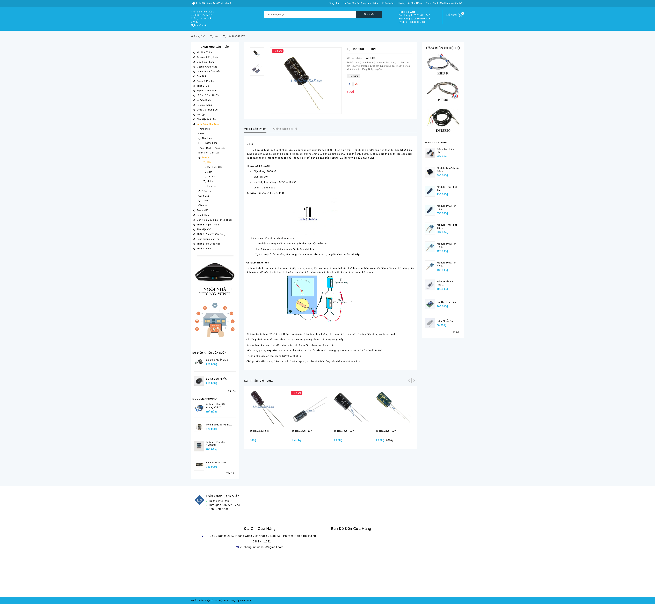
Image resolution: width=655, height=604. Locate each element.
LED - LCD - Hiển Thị (208, 95)
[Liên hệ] (306, 424)
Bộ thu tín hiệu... (447, 302)
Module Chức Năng (207, 66)
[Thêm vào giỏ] (264, 424)
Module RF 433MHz (436, 142)
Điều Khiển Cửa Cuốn (208, 71)
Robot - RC (203, 210)
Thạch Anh (207, 138)
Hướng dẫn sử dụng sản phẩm (361, 3)
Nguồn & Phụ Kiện (207, 90)
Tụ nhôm (208, 181)
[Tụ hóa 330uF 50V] (351, 408)
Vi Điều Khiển (204, 100)
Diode (205, 200)
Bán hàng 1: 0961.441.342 (414, 15)
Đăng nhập (334, 3)
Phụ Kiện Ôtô (204, 229)
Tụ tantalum (209, 186)
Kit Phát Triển (204, 52)
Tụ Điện (206, 157)
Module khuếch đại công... (448, 169)
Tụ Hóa (207, 162)
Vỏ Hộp (201, 114)
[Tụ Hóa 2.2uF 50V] (267, 408)
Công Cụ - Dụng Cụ (207, 109)
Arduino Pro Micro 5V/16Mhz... (216, 443)
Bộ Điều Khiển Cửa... (218, 359)
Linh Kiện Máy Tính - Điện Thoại (214, 220)
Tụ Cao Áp (209, 176)
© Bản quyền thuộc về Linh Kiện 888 (209, 600)
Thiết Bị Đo (203, 86)
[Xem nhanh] (271, 424)
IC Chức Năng (204, 105)
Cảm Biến (202, 76)
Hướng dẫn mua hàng (410, 3)
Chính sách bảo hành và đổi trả (444, 3)
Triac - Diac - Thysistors (211, 148)
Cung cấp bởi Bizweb (240, 600)
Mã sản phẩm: (355, 58)
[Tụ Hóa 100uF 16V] (309, 408)
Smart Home (203, 215)
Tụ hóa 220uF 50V (386, 431)
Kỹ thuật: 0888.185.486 (412, 22)
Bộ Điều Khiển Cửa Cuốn (209, 352)
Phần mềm (388, 3)
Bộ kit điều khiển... (217, 378)
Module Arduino (204, 398)
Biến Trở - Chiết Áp (208, 152)
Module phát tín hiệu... (446, 207)
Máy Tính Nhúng (205, 62)
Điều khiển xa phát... (445, 283)
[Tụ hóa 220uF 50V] (393, 408)
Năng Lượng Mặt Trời (208, 239)
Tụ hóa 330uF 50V (344, 431)
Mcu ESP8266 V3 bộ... (219, 424)
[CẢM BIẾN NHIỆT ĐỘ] (443, 90)
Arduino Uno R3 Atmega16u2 (215, 406)
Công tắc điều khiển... (445, 150)
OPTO (201, 133)
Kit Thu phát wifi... (217, 462)
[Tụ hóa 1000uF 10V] (306, 81)
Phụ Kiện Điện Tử (206, 119)
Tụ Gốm (207, 172)
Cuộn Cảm (204, 196)
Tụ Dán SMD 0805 (213, 167)
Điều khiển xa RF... (448, 321)
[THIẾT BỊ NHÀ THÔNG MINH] (214, 301)
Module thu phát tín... (447, 188)
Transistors (204, 129)
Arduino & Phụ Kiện (207, 57)
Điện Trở (206, 191)
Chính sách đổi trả (285, 128)
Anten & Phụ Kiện (206, 81)
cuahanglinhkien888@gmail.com (261, 547)
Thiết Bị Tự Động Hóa (208, 243)
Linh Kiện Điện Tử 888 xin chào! (213, 3)
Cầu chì (202, 205)
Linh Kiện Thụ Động (208, 124)
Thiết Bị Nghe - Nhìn (208, 224)
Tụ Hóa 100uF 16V (302, 431)
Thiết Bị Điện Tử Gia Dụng (211, 234)
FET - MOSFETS (207, 143)
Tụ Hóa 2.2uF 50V (260, 431)
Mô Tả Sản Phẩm (255, 128)
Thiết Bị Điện (204, 248)
